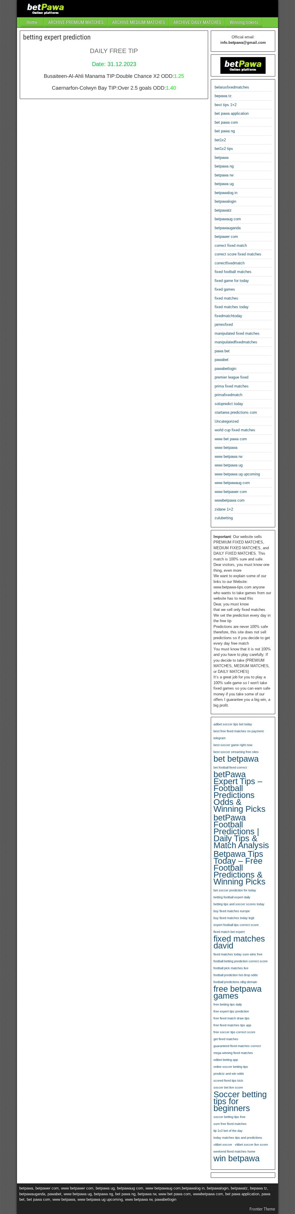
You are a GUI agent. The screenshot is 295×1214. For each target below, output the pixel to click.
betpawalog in (226, 193)
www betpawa (226, 447)
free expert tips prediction (231, 1011)
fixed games (225, 289)
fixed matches (226, 298)
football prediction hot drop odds (235, 975)
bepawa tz (223, 96)
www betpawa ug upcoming (237, 474)
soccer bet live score (228, 1087)
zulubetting (224, 518)
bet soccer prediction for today (234, 890)
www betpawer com (231, 492)
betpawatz (223, 210)
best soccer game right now (232, 745)
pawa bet (222, 351)
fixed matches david (239, 942)
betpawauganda (228, 228)
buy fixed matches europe (231, 911)
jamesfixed (224, 324)
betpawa (221, 157)
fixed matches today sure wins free (237, 954)
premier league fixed (231, 377)
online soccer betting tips (230, 1066)
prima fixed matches (232, 386)
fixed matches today (232, 307)
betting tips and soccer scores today (238, 904)
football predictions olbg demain (235, 982)
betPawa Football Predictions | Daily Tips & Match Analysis (241, 831)
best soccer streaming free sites (236, 752)
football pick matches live (230, 968)
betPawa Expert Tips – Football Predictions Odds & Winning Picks (239, 791)
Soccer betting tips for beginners (240, 1101)
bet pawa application (232, 113)
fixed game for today (232, 280)
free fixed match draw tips (231, 1018)
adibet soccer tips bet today (232, 724)
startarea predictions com (236, 412)
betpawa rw (224, 175)
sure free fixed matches (230, 1123)
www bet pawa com (231, 439)
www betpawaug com (232, 483)
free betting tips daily (227, 1004)
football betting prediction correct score (240, 961)
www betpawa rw (228, 456)
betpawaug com (228, 219)
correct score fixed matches (238, 254)
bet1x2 (220, 140)
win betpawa (236, 1158)
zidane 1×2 (224, 509)
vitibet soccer (222, 1144)
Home (32, 22)
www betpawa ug (229, 465)
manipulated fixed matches (237, 333)
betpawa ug (224, 184)
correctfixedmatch (230, 263)
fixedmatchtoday (228, 316)
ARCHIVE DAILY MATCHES (197, 22)
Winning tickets (244, 22)
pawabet (221, 359)
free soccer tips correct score (234, 1032)
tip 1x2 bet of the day (228, 1130)
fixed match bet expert (229, 931)
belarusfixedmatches (232, 87)
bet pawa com (226, 122)
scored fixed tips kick (228, 1080)
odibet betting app (225, 1059)
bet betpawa (236, 758)
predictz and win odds (228, 1073)
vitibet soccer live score (251, 1144)
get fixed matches (225, 1039)
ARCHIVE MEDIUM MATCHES (138, 22)
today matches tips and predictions (237, 1137)
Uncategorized (227, 421)
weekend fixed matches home (234, 1151)
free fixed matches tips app (232, 1025)
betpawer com (226, 236)
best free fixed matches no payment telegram (238, 734)
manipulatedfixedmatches (236, 342)
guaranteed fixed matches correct (237, 1046)
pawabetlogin (225, 368)
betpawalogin (225, 201)
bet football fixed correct (230, 767)
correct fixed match (231, 245)
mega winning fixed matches (233, 1053)
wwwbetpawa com (230, 500)
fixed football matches (233, 272)
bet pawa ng (225, 131)
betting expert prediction (57, 37)
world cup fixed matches (235, 430)
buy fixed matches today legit (233, 918)
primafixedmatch (228, 395)
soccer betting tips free (229, 1117)
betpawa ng (224, 166)
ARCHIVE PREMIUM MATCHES (75, 22)
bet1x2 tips (224, 148)
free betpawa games (237, 992)
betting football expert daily (231, 897)
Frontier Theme (262, 1209)
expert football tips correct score (236, 925)
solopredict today (229, 404)
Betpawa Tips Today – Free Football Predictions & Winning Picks (239, 867)
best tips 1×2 (226, 105)
